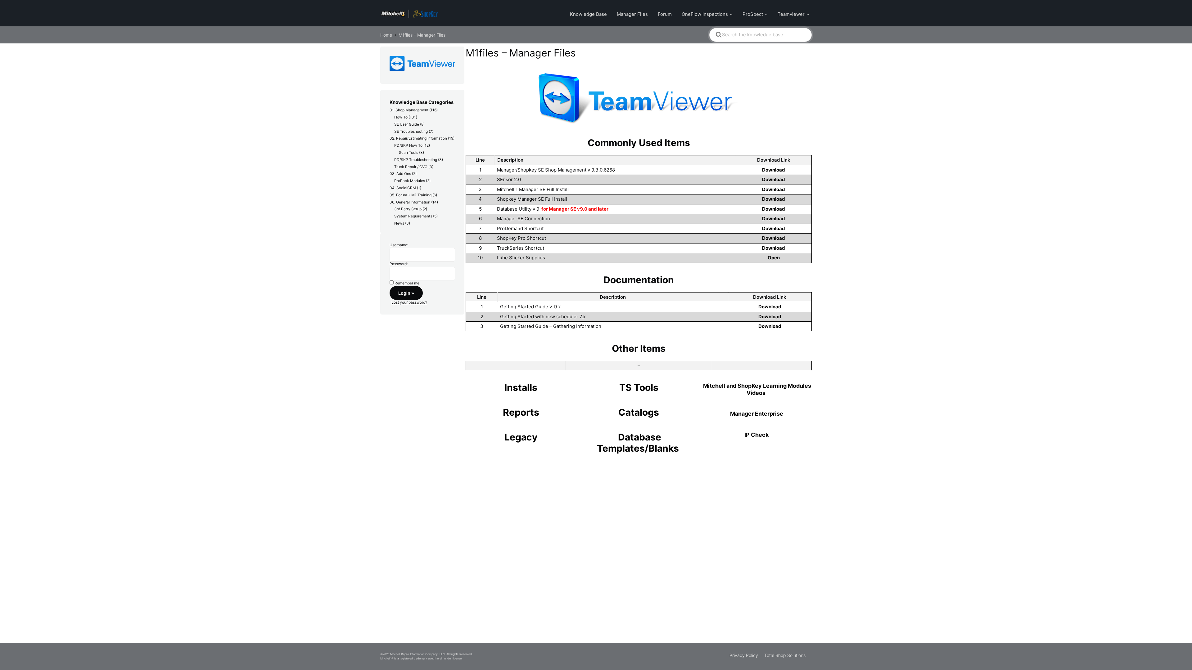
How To (401, 117)
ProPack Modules (409, 180)
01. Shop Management (409, 110)
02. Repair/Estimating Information (418, 138)
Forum (665, 14)
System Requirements (413, 216)
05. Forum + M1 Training (410, 195)
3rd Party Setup (408, 209)
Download (773, 170)
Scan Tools (408, 152)
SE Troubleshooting (411, 131)
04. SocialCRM (403, 187)
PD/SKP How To (408, 145)
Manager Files (632, 14)
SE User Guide (406, 124)
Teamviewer (791, 14)
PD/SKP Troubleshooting (415, 159)
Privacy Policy (743, 655)
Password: (399, 263)
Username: (399, 245)
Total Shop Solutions (785, 655)
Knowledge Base (588, 14)
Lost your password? (409, 302)
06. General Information (410, 202)
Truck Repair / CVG (410, 166)
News (399, 223)
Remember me (407, 283)
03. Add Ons (400, 173)
